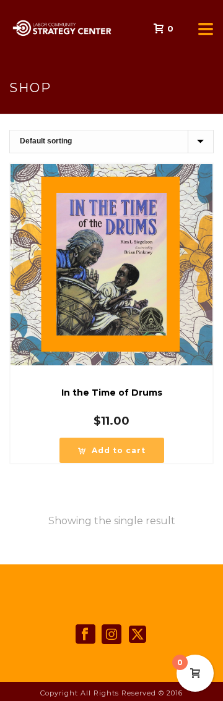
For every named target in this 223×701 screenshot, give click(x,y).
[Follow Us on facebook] (85, 634)
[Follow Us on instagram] (111, 634)
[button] (111, 450)
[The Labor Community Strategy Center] (6, 28)
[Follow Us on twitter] (137, 634)
